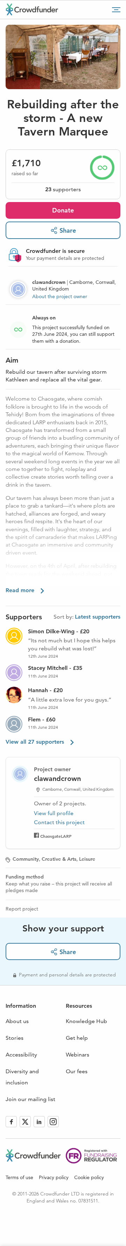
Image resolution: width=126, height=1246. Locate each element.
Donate (63, 210)
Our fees (77, 1071)
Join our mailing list (30, 1099)
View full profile (54, 813)
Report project (22, 909)
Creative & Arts (59, 859)
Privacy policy (54, 1177)
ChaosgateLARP (55, 836)
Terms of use (19, 1177)
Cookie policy (89, 1177)
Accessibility (21, 1054)
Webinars (77, 1054)
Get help (77, 1038)
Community (26, 859)
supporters (63, 189)
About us (17, 1021)
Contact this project (59, 822)
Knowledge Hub (86, 1021)
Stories (14, 1038)
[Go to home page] (32, 9)
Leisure (87, 859)
